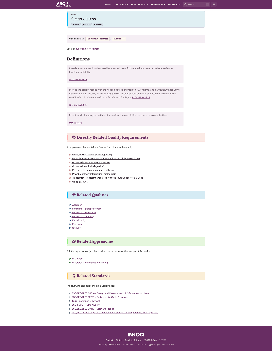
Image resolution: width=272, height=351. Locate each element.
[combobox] (196, 4)
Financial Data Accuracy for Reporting (92, 154)
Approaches (158, 4)
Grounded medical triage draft (88, 166)
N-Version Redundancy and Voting (90, 262)
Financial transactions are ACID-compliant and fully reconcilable (106, 158)
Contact (109, 340)
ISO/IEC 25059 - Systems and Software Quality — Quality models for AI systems (115, 312)
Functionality (79, 220)
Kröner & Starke (166, 344)
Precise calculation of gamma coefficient (93, 170)
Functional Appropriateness (86, 208)
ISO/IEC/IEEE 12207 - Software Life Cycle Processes (100, 297)
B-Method (77, 258)
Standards (174, 4)
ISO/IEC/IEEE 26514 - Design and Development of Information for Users (110, 293)
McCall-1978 (75, 122)
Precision (77, 224)
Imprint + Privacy (133, 340)
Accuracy (77, 204)
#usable (76, 24)
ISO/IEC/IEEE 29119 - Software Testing (93, 308)
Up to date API (80, 181)
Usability (76, 228)
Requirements (139, 4)
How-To (109, 4)
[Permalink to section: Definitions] (92, 58)
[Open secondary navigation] (213, 4)
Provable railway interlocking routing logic (94, 173)
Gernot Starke (114, 344)
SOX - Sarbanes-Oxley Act (86, 300)
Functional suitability (83, 216)
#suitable (98, 24)
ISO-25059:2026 (78, 104)
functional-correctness (87, 48)
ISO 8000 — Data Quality (86, 304)
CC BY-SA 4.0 (140, 344)
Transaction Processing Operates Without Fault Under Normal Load (107, 177)
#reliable (87, 24)
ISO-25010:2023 (78, 79)
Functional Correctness (84, 212)
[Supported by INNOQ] (136, 335)
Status (119, 340)
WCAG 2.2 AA (155, 340)
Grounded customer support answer (91, 162)
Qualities (122, 4)
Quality (75, 14)
